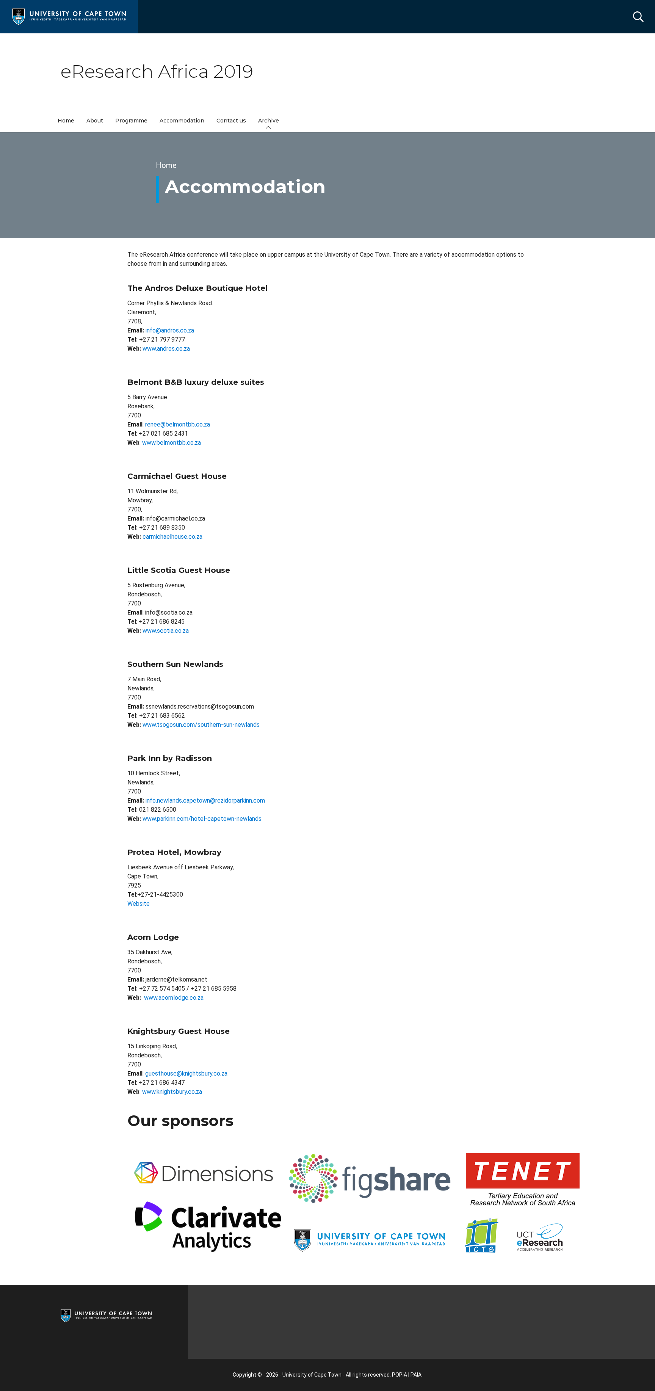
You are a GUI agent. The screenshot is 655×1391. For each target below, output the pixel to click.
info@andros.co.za (170, 330)
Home (166, 165)
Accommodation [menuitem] (182, 120)
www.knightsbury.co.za (172, 1091)
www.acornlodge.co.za (174, 997)
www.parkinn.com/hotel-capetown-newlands (202, 818)
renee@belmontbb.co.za (177, 424)
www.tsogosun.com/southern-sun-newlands (201, 724)
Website (138, 903)
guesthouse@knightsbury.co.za (186, 1073)
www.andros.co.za (166, 348)
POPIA (399, 1375)
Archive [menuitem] (268, 120)
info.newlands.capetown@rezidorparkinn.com (205, 800)
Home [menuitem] (66, 120)
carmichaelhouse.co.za (172, 536)
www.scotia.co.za (166, 630)
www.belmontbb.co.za (171, 442)
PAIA (416, 1375)
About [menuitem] (94, 120)
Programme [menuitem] (131, 120)
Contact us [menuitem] (231, 120)
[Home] (69, 16)
